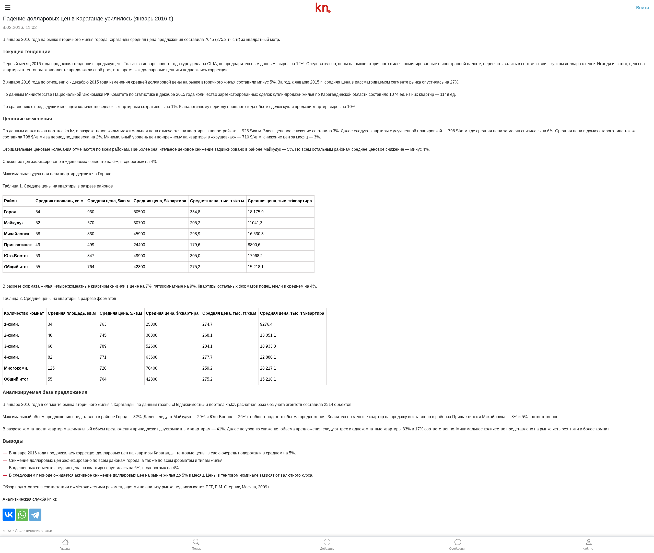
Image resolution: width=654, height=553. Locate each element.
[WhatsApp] (22, 515)
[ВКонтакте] (9, 515)
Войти (642, 7)
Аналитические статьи (33, 530)
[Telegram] (35, 515)
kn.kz (7, 530)
